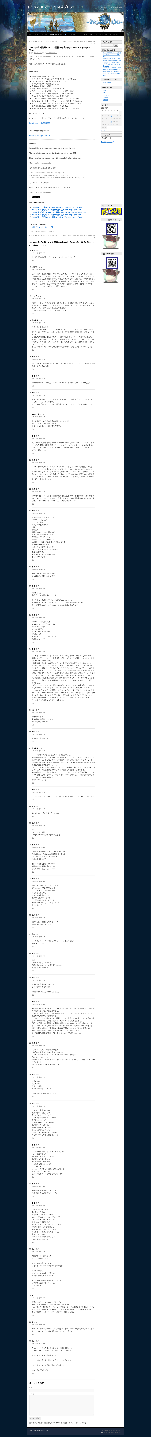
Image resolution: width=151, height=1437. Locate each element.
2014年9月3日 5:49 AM (38, 917)
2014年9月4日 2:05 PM (38, 1077)
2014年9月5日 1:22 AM (38, 1186)
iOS (104, 93)
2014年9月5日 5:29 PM (38, 1298)
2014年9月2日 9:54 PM (38, 734)
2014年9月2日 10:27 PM (38, 751)
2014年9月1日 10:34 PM (38, 359)
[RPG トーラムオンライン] (111, 249)
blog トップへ (34, 34)
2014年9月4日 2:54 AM (38, 1004)
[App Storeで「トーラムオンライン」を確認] (111, 283)
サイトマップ (114, 34)
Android (38, 232)
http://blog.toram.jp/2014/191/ (39, 136)
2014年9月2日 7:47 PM (38, 588)
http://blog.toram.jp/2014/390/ (39, 123)
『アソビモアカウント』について (77, 34)
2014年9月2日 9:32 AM (38, 462)
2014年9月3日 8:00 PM (38, 956)
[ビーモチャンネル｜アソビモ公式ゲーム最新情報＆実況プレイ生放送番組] (111, 211)
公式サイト (44, 34)
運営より (43, 232)
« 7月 (103, 130)
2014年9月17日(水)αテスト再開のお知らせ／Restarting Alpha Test (57, 207)
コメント (31, 1394)
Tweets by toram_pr (106, 142)
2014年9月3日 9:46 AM (38, 937)
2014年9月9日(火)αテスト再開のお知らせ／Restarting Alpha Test (56, 210)
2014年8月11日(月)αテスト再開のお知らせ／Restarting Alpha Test (57, 217)
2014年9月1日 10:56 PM (38, 395)
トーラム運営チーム (51, 53)
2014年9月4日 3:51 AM (38, 1045)
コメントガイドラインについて (98, 34)
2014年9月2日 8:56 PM (38, 617)
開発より (105, 100)
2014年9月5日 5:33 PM (38, 1324)
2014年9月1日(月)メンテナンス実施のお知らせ (43, 41)
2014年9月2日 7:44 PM (38, 569)
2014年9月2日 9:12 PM (38, 712)
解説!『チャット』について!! (42, 227)
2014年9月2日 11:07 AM (38, 491)
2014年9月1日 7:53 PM (38, 253)
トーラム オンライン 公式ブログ (50, 7)
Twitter (51, 34)
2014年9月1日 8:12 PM (38, 269)
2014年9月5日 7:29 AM (38, 1251)
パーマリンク (50, 232)
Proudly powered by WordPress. (112, 1432)
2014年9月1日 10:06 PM (38, 323)
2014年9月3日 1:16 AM (38, 825)
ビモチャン (106, 95)
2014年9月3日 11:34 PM (38, 980)
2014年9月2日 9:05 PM (38, 651)
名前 (30, 1387)
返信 (33, 260)
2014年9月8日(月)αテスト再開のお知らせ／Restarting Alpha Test (56, 215)
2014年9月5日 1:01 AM (38, 1147)
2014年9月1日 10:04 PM (38, 299)
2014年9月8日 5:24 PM (38, 1343)
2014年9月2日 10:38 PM (38, 792)
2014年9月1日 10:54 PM (38, 378)
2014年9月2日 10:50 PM (38, 809)
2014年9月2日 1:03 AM (38, 417)
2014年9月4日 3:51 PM (38, 1106)
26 (111, 124)
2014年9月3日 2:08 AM (38, 847)
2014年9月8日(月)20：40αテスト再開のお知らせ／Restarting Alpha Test (59, 212)
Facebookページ (60, 34)
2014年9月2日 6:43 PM (38, 513)
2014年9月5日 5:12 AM (38, 1205)
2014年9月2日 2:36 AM (38, 438)
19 (111, 121)
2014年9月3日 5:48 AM (38, 881)
